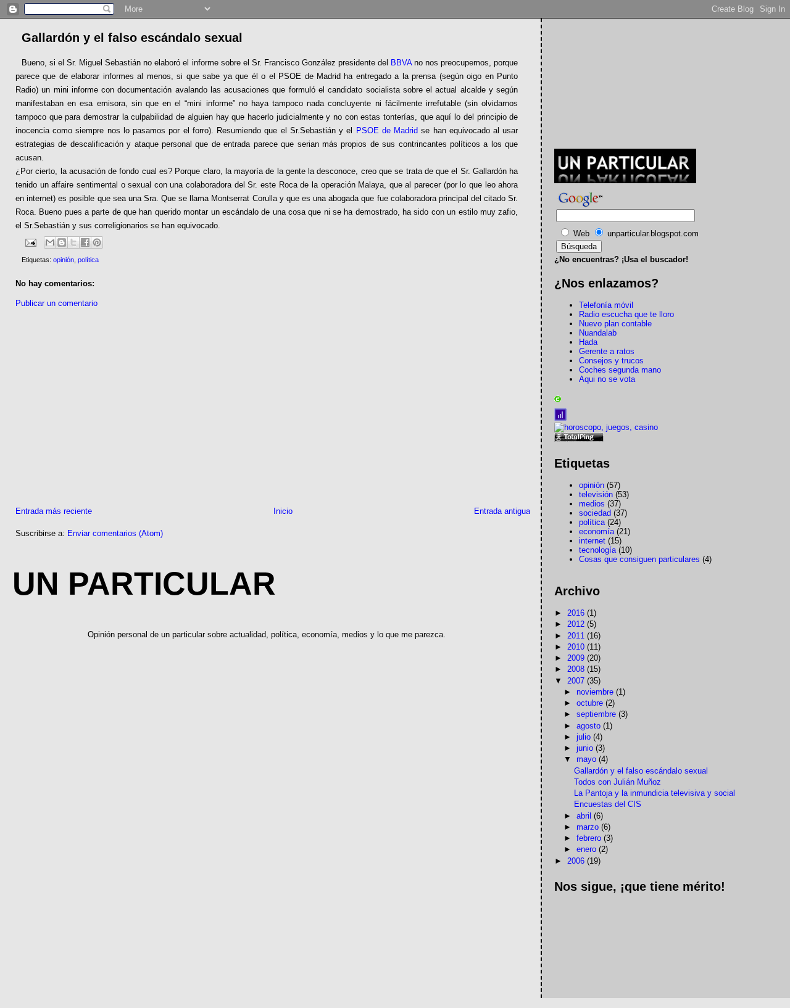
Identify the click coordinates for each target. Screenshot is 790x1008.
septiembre (597, 714)
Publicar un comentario (56, 303)
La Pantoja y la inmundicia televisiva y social (654, 793)
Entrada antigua (502, 511)
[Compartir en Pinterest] (97, 242)
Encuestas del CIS (607, 804)
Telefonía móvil (606, 305)
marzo (588, 827)
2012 (577, 624)
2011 (577, 635)
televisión (596, 494)
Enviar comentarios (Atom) (115, 533)
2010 (577, 646)
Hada (588, 342)
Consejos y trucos (611, 360)
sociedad (595, 513)
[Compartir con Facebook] (85, 242)
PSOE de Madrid (387, 130)
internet (592, 540)
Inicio (283, 511)
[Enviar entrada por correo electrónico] (30, 242)
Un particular (144, 583)
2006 (577, 860)
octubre (590, 703)
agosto (589, 725)
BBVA (401, 62)
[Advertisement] (106, 410)
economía (596, 531)
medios (592, 503)
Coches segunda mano (620, 369)
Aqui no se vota (607, 379)
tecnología (597, 550)
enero (587, 849)
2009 (577, 658)
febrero (590, 838)
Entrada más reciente (53, 511)
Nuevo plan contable (615, 323)
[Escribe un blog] (62, 242)
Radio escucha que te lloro (626, 314)
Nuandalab (598, 332)
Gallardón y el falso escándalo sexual (641, 770)
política (88, 259)
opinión (63, 259)
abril (585, 815)
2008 (577, 669)
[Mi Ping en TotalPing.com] (579, 439)
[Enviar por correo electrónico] (50, 242)
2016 (577, 613)
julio (584, 737)
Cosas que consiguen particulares (639, 559)
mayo (587, 759)
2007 (577, 680)
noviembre (596, 691)
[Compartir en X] (73, 242)
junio (586, 748)
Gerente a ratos (606, 351)
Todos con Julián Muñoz (617, 782)
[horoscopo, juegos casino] (606, 427)
